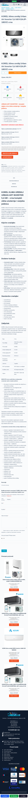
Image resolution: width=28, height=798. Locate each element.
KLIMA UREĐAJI (21, 166)
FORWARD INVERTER (12, 166)
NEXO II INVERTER (19, 167)
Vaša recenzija (4, 515)
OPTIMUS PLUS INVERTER (16, 169)
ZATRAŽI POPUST (7, 157)
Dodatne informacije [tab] (14, 180)
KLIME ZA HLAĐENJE (6, 167)
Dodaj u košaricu (17, 72)
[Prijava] (21, 4)
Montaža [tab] (14, 183)
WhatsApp (14, 1)
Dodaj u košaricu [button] (14, 589)
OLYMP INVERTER (5, 169)
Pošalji (4, 550)
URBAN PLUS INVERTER (16, 171)
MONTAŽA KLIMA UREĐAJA (10, 153)
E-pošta (3, 509)
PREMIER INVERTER (6, 170)
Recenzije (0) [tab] (14, 186)
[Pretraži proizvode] (14, 4)
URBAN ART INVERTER (16, 170)
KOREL (12, 167)
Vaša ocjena (3, 499)
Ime (2, 503)
